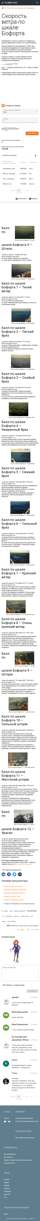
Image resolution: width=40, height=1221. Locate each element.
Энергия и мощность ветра (14, 900)
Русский (7, 1194)
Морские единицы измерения (15, 890)
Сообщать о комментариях (14, 985)
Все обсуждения (10, 1154)
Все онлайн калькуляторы (24, 1138)
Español (6, 1185)
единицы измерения (19, 911)
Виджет (33, 199)
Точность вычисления (9, 127)
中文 (5, 1197)
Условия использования (24, 1118)
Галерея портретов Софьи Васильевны (18, 1160)
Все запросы (8, 1157)
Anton (22, 930)
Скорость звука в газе (12, 896)
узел (31, 916)
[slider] (10, 130)
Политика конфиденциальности (27, 1121)
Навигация (9, 916)
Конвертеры (30, 8)
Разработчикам (9, 1163)
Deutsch (7, 1179)
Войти (6, 1214)
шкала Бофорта (11, 921)
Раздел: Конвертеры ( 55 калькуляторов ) (20, 904)
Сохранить (21, 199)
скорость (16, 916)
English (6, 1182)
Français (7, 1188)
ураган (4, 921)
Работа (8, 8)
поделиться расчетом (13, 870)
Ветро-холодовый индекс (13, 886)
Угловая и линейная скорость (14, 893)
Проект (6, 1118)
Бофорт (6, 911)
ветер (11, 911)
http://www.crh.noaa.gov (21, 864)
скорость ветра (25, 916)
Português (7, 1191)
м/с (3, 916)
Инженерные (18, 8)
